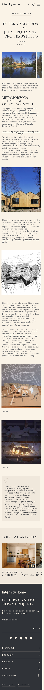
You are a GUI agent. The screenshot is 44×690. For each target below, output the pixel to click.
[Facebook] (16, 638)
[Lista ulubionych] (33, 4)
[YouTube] (31, 638)
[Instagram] (11, 638)
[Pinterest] (26, 638)
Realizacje (21, 44)
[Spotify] (21, 638)
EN (39, 628)
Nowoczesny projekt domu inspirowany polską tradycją (21, 133)
